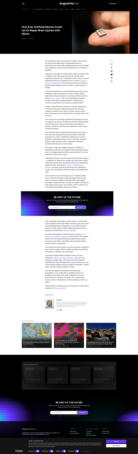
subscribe (112, 3)
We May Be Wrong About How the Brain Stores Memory (36, 343)
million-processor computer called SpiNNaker (69, 258)
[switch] (51, 451)
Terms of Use (105, 433)
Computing (55, 9)
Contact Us (89, 431)
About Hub (73, 431)
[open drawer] (23, 3)
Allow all (116, 441)
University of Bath (59, 288)
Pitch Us (88, 433)
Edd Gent (24, 38)
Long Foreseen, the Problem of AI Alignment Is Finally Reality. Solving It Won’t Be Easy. (67, 342)
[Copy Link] (111, 81)
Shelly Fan (25, 346)
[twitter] (58, 310)
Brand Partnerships (91, 435)
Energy (78, 9)
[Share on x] (111, 64)
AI (33, 9)
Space (73, 9)
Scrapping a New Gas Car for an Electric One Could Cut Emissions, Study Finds (100, 343)
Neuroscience (49, 294)
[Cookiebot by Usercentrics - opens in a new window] (19, 451)
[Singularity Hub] (69, 3)
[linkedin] (60, 310)
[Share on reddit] (111, 74)
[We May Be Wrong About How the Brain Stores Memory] (37, 335)
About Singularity (74, 433)
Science (67, 9)
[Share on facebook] (111, 67)
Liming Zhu (57, 346)
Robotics (47, 9)
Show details (84, 451)
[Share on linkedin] (111, 71)
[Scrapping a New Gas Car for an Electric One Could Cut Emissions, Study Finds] (101, 335)
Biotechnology (39, 9)
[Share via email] (111, 77)
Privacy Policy (105, 431)
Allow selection (116, 445)
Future (61, 9)
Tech (83, 9)
